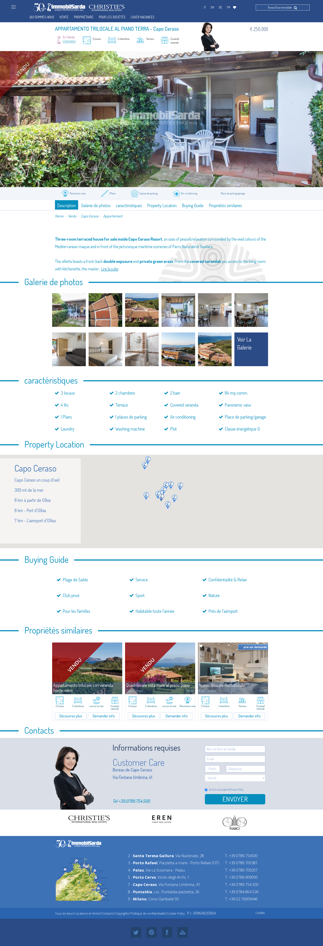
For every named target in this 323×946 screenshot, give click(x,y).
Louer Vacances (142, 17)
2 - (151, 855)
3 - (143, 862)
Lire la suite (109, 268)
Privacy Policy (237, 789)
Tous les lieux (64, 913)
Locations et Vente (87, 913)
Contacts (107, 913)
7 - (142, 884)
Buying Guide (193, 205)
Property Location (162, 205)
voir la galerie (244, 343)
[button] (163, 491)
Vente (72, 215)
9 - (137, 898)
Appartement (112, 215)
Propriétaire (83, 17)
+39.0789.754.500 (134, 801)
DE (220, 7)
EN (212, 7)
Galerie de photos (95, 205)
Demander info (104, 715)
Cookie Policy (176, 913)
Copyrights (122, 913)
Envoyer (235, 799)
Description (66, 205)
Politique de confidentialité (148, 913)
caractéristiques (129, 205)
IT (205, 7)
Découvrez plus (70, 715)
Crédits (260, 913)
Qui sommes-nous (42, 17)
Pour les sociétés (112, 17)
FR (228, 7)
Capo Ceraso (90, 215)
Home (59, 215)
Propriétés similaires (225, 205)
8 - (140, 891)
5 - (142, 877)
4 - (136, 870)
